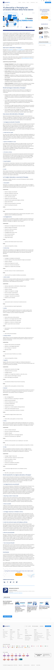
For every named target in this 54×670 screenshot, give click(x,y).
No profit (26, 632)
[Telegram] (16, 582)
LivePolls (11, 638)
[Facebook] (7, 582)
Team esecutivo (48, 632)
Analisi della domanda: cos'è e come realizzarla (46, 28)
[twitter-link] (26, 626)
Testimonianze (48, 634)
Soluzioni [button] (23, 2)
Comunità (11, 634)
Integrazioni (4, 635)
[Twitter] (10, 582)
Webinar (18, 637)
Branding (4, 634)
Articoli (18, 632)
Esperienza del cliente (12, 632)
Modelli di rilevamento (19, 634)
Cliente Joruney (35, 640)
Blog (17, 631)
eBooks (18, 633)
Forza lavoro (11, 633)
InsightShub (11, 639)
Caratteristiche (33, 2)
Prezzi (37, 2)
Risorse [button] (28, 2)
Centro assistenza (35, 626)
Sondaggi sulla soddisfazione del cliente (38, 635)
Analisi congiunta (36, 632)
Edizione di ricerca (12, 637)
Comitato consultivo (49, 635)
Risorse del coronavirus (20, 638)
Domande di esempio (5, 631)
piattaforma (11, 49)
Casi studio (18, 635)
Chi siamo (48, 631)
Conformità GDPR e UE (36, 638)
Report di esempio (5, 632)
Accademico (26, 633)
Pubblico (11, 635)
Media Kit (48, 638)
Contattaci (48, 639)
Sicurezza (4, 637)
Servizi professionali (5, 636)
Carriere (47, 636)
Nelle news (48, 633)
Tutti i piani (26, 631)
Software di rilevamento (12, 631)
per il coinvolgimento (20, 49)
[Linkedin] (4, 582)
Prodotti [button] (19, 2)
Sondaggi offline (36, 634)
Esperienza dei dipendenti (37, 639)
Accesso (50, 0)
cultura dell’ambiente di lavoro (27, 58)
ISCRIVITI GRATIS (48, 2)
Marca (47, 637)
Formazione (18, 636)
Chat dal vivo (41, 626)
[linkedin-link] (28, 626)
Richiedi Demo (18, 574)
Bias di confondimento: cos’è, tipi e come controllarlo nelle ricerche (8, 602)
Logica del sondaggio (5, 633)
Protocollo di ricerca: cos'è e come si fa (46, 32)
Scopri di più (44, 17)
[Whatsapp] (13, 582)
